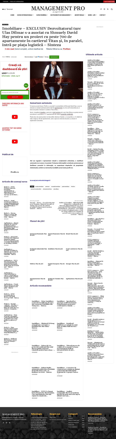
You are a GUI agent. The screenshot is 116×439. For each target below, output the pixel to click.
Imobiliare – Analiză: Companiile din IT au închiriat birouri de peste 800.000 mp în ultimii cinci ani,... (68, 394)
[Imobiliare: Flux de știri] (56, 242)
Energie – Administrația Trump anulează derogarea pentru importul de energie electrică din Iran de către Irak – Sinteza (96, 345)
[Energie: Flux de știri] (74, 257)
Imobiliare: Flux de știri (55, 249)
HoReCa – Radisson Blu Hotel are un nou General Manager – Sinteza (10, 340)
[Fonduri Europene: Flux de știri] (56, 257)
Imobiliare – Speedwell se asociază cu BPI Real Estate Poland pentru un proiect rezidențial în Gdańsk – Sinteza (96, 221)
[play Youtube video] (14, 117)
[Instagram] (104, 9)
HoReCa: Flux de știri (36, 264)
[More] (61, 194)
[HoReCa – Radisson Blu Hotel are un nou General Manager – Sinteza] (23, 340)
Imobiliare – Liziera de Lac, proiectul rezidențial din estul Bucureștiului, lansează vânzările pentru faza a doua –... (43, 348)
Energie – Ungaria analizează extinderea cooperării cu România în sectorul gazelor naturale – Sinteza (96, 141)
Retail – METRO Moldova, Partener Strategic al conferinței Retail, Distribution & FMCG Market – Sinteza (96, 253)
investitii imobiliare (55, 186)
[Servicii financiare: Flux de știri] (56, 228)
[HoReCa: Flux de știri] (38, 257)
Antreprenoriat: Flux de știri (37, 279)
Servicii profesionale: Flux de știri (38, 234)
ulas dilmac (56, 189)
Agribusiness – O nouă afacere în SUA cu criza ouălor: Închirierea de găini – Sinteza (11, 286)
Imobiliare (5, 24)
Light (36, 57)
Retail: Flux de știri (72, 234)
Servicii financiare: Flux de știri (56, 234)
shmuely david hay (47, 189)
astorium (47, 186)
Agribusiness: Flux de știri (74, 279)
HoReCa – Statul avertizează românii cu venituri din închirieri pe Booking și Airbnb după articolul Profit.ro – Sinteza (11, 204)
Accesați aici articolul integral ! (40, 180)
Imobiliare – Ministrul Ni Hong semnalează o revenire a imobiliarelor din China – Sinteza (43, 326)
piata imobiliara (65, 186)
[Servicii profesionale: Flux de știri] (38, 228)
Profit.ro (8, 57)
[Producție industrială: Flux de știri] (38, 242)
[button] (111, 9)
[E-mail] (77, 57)
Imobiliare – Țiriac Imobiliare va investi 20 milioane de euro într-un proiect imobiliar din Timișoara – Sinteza (43, 303)
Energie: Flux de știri (72, 264)
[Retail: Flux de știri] (74, 228)
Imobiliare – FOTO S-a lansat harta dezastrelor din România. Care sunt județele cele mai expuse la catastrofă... (43, 394)
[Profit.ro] (14, 164)
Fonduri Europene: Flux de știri (56, 264)
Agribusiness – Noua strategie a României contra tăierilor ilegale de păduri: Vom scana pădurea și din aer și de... (11, 318)
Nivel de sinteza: (29, 57)
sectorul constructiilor (36, 189)
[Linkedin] (56, 194)
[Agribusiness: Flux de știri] (74, 272)
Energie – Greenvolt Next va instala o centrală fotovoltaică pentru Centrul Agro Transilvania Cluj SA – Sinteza (96, 231)
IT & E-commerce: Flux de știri (74, 249)
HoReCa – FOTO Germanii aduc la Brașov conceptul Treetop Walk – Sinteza (11, 296)
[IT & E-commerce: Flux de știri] (74, 242)
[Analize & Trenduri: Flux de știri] (56, 272)
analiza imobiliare (39, 186)
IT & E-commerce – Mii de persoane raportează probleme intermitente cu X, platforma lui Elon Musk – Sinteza (96, 211)
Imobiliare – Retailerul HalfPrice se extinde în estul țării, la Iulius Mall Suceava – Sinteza (67, 326)
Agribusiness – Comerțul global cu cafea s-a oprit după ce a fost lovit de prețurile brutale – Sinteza (11, 275)
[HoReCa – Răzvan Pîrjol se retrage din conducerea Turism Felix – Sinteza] (23, 215)
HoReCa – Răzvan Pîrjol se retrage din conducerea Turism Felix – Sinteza (10, 215)
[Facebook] (101, 9)
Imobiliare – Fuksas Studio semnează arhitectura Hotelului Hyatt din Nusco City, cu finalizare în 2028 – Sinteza (43, 370)
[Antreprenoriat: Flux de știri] (38, 272)
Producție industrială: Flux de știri (38, 249)
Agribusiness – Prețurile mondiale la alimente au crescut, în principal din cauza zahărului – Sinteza (11, 252)
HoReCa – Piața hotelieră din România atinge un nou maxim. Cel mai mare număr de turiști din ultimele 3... (11, 330)
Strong (46, 57)
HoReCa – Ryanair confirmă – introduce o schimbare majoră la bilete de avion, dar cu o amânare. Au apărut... (11, 306)
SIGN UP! (15, 97)
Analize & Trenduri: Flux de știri (55, 279)
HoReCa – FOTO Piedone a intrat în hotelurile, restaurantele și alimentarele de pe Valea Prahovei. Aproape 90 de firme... (11, 190)
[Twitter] (108, 9)
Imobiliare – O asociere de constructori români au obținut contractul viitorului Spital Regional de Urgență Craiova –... (68, 371)
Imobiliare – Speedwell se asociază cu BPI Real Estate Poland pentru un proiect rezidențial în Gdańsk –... (66, 303)
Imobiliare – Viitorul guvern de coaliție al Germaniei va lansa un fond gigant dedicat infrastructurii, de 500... (68, 348)
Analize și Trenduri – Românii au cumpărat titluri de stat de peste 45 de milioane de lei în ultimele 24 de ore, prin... (96, 74)
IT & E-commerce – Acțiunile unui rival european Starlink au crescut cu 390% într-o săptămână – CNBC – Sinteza (95, 243)
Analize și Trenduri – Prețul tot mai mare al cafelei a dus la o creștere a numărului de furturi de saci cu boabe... (96, 106)
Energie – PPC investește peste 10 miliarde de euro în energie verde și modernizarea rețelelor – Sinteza (96, 84)
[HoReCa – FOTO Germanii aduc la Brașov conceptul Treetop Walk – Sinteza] (23, 296)
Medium (41, 57)
